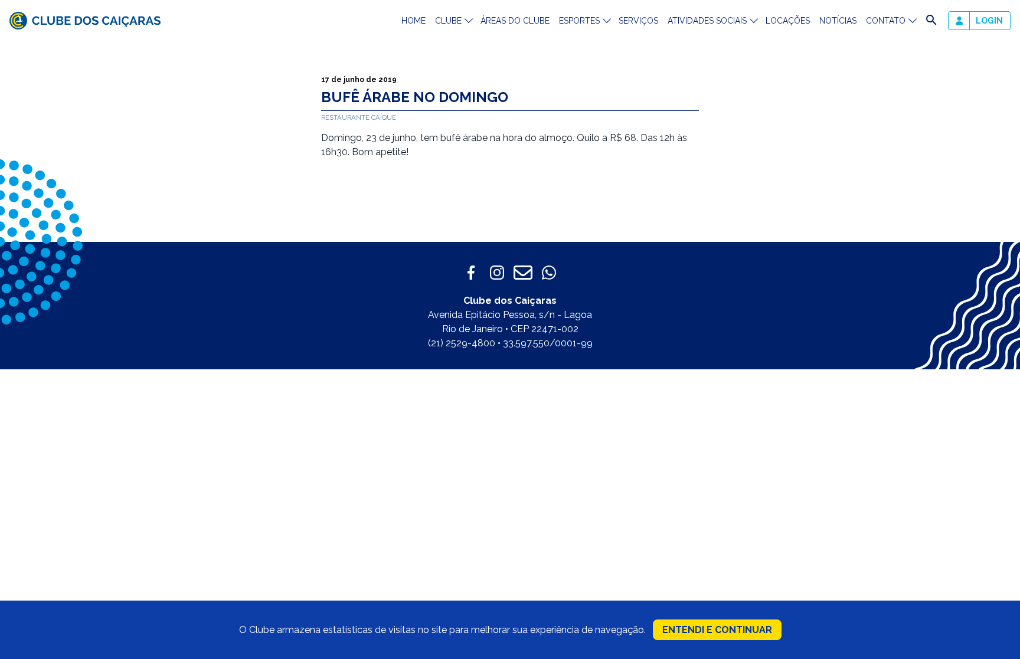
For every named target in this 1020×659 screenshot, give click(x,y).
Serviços (638, 20)
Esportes (579, 20)
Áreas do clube (515, 20)
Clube (448, 20)
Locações (788, 20)
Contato (885, 20)
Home (413, 20)
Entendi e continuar (717, 629)
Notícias (837, 20)
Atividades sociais (707, 20)
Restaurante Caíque (358, 117)
